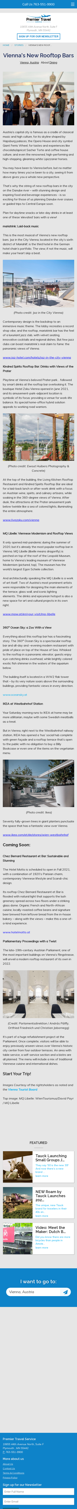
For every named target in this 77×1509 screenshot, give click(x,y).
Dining (53, 62)
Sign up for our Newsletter (38, 36)
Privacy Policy (10, 1477)
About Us (8, 1464)
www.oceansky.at (15, 695)
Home (6, 45)
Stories (18, 45)
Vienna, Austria (29, 62)
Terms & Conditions (13, 1472)
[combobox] (33, 1292)
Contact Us (9, 1468)
